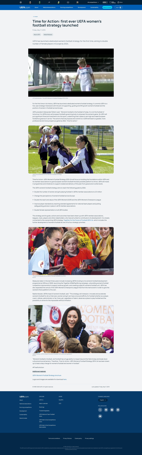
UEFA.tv (41, 400)
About (21, 400)
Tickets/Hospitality (44, 411)
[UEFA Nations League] (77, 2)
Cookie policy (78, 438)
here (64, 379)
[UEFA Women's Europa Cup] (58, 2)
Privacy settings (89, 438)
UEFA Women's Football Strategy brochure (47, 375)
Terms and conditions (54, 438)
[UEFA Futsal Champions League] (49, 2)
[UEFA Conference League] (39, 2)
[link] (36, 7)
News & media (23, 418)
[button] (71, 72)
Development (23, 411)
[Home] (24, 396)
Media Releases (48, 34)
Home (25, 7)
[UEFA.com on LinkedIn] (118, 411)
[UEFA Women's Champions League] (68, 2)
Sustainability (23, 414)
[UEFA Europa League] (30, 2)
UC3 (60, 403)
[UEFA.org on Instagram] (112, 411)
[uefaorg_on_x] (100, 411)
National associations (25, 403)
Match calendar (43, 403)
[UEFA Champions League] (21, 2)
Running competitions (26, 407)
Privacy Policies (67, 438)
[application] (71, 73)
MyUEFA (61, 400)
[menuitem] (37, 7)
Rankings (41, 407)
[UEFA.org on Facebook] (106, 411)
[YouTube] (100, 418)
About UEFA (37, 34)
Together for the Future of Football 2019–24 (78, 220)
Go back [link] (36, 16)
